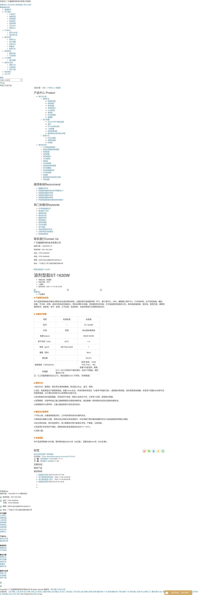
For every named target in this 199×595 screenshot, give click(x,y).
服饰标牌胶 (42, 222)
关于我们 (8, 12)
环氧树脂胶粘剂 (48, 170)
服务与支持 (9, 62)
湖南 (45, 591)
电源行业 (12, 44)
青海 (109, 591)
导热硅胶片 (52, 108)
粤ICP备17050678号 (58, 589)
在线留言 (12, 67)
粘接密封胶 (52, 101)
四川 (116, 591)
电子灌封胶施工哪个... (46, 479)
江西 (67, 591)
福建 (98, 591)
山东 (52, 591)
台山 (11, 594)
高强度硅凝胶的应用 (45, 195)
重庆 (13, 591)
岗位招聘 (12, 60)
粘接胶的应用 (43, 475)
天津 (21, 591)
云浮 (194, 591)
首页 (44, 87)
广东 (105, 591)
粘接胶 (58, 87)
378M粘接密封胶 (49, 147)
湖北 (70, 591)
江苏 (59, 591)
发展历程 (12, 16)
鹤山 (7, 594)
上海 (17, 591)
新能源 (11, 46)
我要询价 (37, 292)
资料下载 (12, 69)
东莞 (138, 591)
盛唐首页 (8, 9)
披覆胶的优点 (43, 188)
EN (1, 83)
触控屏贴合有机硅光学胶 (56, 133)
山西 (81, 591)
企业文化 (12, 25)
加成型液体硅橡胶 (49, 165)
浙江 (63, 591)
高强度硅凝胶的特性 (45, 197)
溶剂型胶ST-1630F (47, 459)
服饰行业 (12, 48)
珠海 (146, 591)
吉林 (94, 591)
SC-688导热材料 (54, 126)
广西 (74, 591)
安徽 (48, 591)
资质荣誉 (12, 19)
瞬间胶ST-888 (43, 211)
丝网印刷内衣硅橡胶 (45, 231)
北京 (10, 591)
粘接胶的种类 (43, 481)
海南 (124, 591)
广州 (127, 591)
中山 (142, 591)
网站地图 (19, 4)
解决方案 (8, 37)
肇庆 (153, 591)
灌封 (49, 124)
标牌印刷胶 (52, 140)
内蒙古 (86, 591)
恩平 (18, 594)
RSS (25, 4)
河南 (28, 591)
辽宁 (36, 591)
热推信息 (3, 4)
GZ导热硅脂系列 (44, 208)
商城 (1, 77)
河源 (3, 594)
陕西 (90, 591)
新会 (22, 594)
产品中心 (8, 30)
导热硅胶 (51, 103)
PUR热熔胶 (47, 172)
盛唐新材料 (42, 217)
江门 (149, 591)
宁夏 (120, 591)
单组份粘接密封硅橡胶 (51, 149)
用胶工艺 (12, 65)
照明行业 (12, 39)
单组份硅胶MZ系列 (45, 229)
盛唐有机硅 (42, 213)
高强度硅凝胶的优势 (45, 193)
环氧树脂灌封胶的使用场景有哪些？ (51, 200)
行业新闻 (12, 55)
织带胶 (50, 142)
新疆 (56, 591)
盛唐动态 (12, 53)
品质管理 (12, 23)
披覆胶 (50, 117)
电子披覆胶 (47, 168)
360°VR (7, 74)
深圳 (131, 591)
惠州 (157, 591)
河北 (24, 591)
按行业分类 (13, 32)
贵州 (101, 591)
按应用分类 (13, 35)
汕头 (160, 591)
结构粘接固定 (52, 131)
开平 (14, 594)
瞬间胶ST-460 (45, 461)
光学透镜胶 (52, 115)
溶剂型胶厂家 (43, 454)
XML (29, 4)
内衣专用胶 (52, 138)
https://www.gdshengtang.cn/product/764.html (58, 456)
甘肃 (78, 591)
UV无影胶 (51, 110)
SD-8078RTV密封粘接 (56, 122)
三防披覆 (51, 128)
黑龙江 (40, 591)
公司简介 (12, 14)
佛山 (135, 591)
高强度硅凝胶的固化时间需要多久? (51, 190)
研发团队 (12, 21)
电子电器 (12, 42)
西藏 (112, 591)
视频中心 (12, 28)
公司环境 (3, 520)
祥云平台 (36, 594)
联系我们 (8, 71)
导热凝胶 (46, 179)
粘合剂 (36, 454)
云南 (32, 591)
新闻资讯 (8, 51)
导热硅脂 (51, 105)
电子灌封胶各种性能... (46, 477)
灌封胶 (50, 112)
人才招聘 (8, 58)
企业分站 (11, 4)
